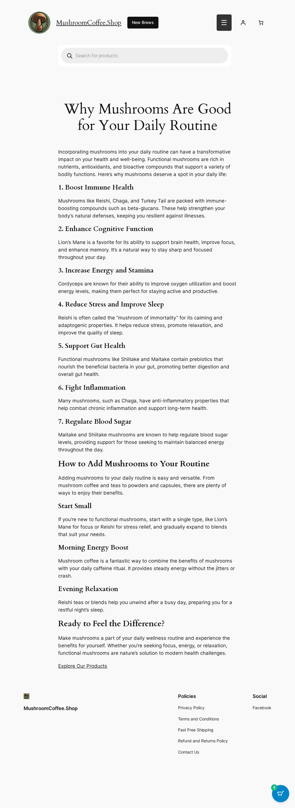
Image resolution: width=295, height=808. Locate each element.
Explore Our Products (82, 666)
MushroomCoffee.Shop (88, 22)
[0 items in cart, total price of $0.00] (261, 23)
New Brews (143, 22)
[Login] (243, 23)
